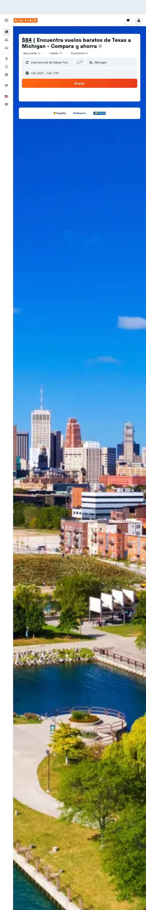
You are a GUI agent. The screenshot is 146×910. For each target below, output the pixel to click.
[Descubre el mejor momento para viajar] (6, 74)
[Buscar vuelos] (6, 32)
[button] (6, 20)
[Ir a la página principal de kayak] (25, 20)
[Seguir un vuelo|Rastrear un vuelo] (6, 67)
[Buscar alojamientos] (6, 40)
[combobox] (80, 53)
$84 (27, 39)
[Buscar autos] (6, 48)
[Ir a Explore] (6, 59)
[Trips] (6, 85)
